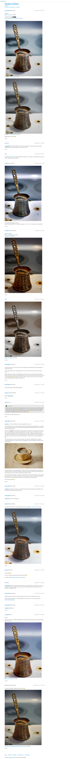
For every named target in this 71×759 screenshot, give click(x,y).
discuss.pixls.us (3, 1)
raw (15, 7)
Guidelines (15, 754)
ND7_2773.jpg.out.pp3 (12, 76)
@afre (6, 596)
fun (5, 7)
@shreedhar (7, 498)
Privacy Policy (27, 754)
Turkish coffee (11, 156)
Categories (10, 754)
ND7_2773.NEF (9, 14)
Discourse (11, 757)
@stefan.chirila (7, 146)
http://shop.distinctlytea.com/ (10, 599)
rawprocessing (12, 7)
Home (6, 754)
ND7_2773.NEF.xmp (9, 357)
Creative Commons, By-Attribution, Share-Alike (13, 18)
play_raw (7, 7)
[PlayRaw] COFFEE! (12, 4)
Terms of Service (21, 754)
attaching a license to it (16, 577)
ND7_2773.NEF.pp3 (33, 506)
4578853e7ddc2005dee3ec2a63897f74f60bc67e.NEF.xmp (16, 746)
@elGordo (7, 424)
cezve (28, 156)
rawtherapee (18, 7)
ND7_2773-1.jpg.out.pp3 (12, 134)
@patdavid (7, 608)
